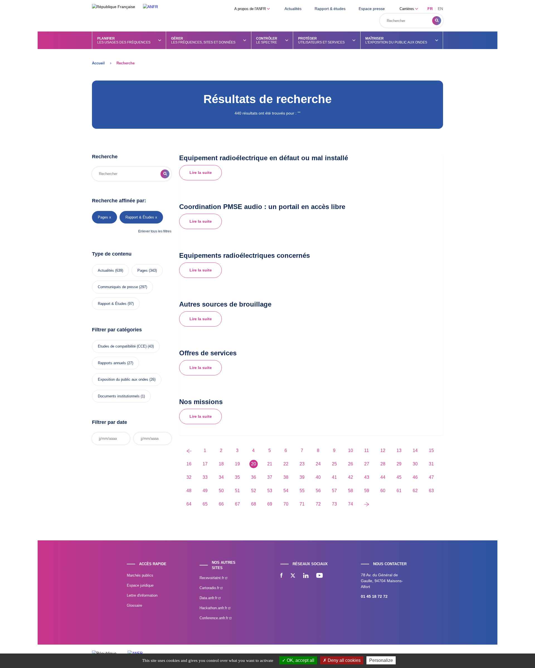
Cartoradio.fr (210, 588)
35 (237, 477)
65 (205, 504)
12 (382, 450)
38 (285, 477)
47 (431, 477)
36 (253, 477)
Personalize (381, 660)
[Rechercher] (436, 20)
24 (318, 463)
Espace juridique (140, 585)
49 (205, 490)
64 (188, 504)
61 (399, 490)
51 (237, 490)
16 (188, 463)
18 (221, 463)
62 (415, 490)
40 (318, 477)
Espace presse (372, 8)
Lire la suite (200, 172)
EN (440, 8)
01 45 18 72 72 (374, 596)
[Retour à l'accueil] (150, 7)
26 (350, 463)
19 (237, 463)
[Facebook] (281, 576)
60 (382, 490)
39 (302, 477)
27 (366, 463)
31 (431, 463)
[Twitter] (292, 576)
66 (221, 504)
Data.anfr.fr (209, 598)
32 (188, 477)
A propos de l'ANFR (250, 9)
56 (318, 490)
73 (334, 504)
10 (350, 450)
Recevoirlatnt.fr (212, 578)
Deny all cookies (344, 660)
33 (205, 477)
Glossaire (134, 605)
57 (334, 490)
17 (205, 463)
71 (302, 504)
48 (188, 490)
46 (415, 477)
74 (350, 504)
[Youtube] (319, 576)
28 (382, 463)
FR (430, 8)
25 (334, 463)
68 (253, 504)
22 (285, 463)
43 (366, 477)
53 (269, 490)
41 (334, 477)
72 (318, 504)
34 (221, 477)
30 (415, 463)
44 (382, 477)
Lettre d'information (142, 595)
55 (302, 490)
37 (269, 477)
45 (399, 477)
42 (350, 477)
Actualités (292, 8)
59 (366, 490)
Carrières (407, 9)
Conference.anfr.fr (214, 618)
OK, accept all (300, 660)
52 (253, 490)
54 (285, 490)
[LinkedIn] (305, 576)
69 (269, 504)
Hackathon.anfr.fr (214, 608)
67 (237, 504)
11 (366, 450)
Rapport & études (330, 8)
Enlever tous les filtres (154, 231)
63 (431, 490)
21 (269, 463)
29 (399, 463)
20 (253, 463)
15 (431, 450)
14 (415, 450)
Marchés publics (140, 575)
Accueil (98, 63)
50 (221, 490)
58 (350, 490)
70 (285, 504)
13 (399, 450)
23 (302, 463)
